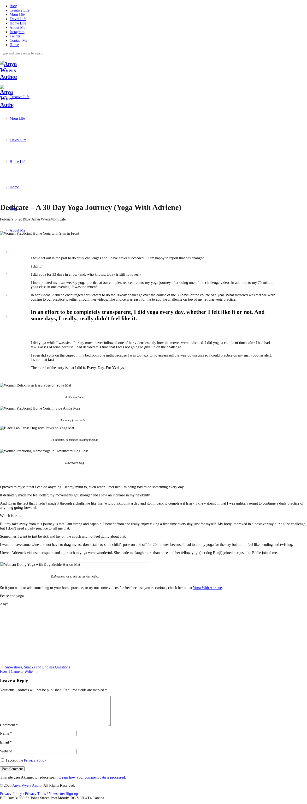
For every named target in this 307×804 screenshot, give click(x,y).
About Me (17, 27)
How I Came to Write (18, 671)
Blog (13, 6)
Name (6, 733)
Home (14, 45)
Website (6, 751)
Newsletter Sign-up (63, 794)
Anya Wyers (40, 219)
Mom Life (17, 14)
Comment (9, 725)
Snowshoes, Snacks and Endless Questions (35, 667)
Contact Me (18, 40)
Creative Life (20, 10)
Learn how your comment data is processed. (92, 777)
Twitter (15, 36)
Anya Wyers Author (27, 785)
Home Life (18, 23)
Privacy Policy (35, 760)
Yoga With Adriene (207, 588)
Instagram (17, 32)
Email (6, 742)
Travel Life (18, 19)
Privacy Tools (35, 794)
